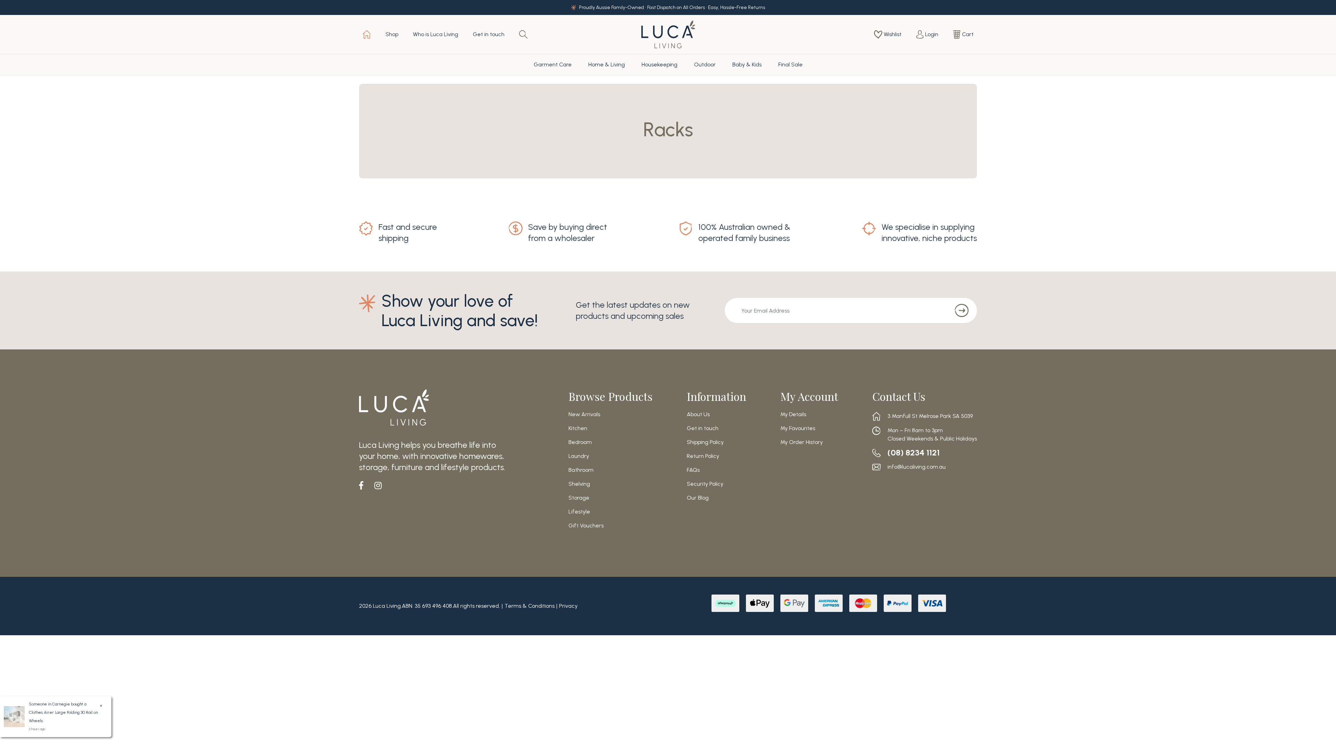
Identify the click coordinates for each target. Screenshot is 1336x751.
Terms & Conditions (529, 606)
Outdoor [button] (705, 64)
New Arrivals (584, 414)
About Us (698, 414)
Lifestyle (579, 512)
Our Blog (698, 498)
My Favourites (797, 428)
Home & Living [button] (606, 64)
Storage (578, 498)
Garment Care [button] (553, 64)
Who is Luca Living (435, 34)
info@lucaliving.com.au (917, 467)
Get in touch (488, 34)
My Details (793, 414)
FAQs (693, 470)
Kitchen (577, 428)
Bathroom (581, 470)
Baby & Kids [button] (747, 64)
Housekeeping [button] (659, 64)
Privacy (568, 606)
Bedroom (580, 442)
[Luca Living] (668, 34)
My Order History (801, 442)
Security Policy (705, 484)
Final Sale (790, 64)
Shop (391, 34)
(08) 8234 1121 (914, 453)
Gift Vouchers (586, 525)
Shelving (579, 484)
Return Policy (703, 456)
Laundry (578, 456)
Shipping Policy (705, 442)
